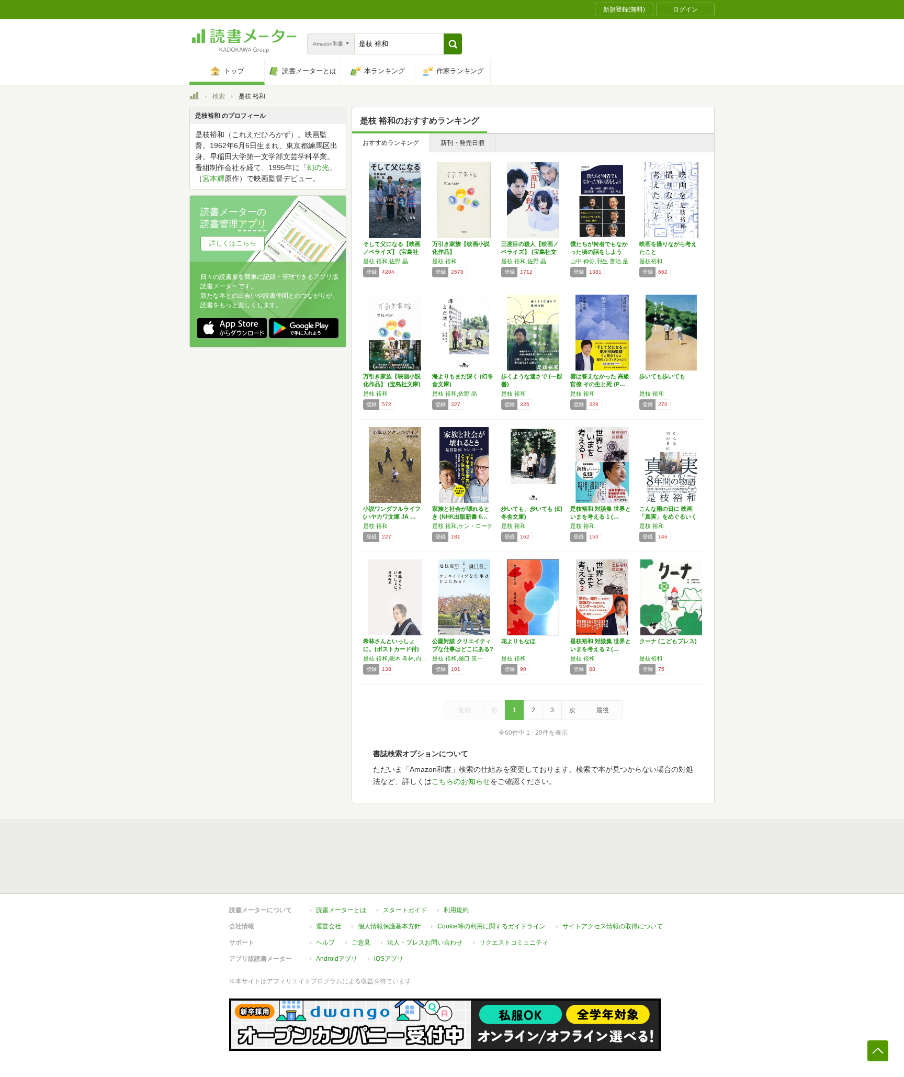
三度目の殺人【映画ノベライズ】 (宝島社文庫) (530, 252)
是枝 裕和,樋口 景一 (457, 658)
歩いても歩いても (662, 376)
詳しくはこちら (232, 243)
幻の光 (318, 167)
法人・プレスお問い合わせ (424, 942)
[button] (453, 43)
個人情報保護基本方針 (389, 926)
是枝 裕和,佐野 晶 (385, 261)
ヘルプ (325, 942)
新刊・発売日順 (462, 143)
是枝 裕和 (444, 261)
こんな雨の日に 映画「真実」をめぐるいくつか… (668, 517)
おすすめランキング (391, 143)
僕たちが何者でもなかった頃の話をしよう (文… (599, 252)
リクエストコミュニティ (513, 942)
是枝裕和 (650, 261)
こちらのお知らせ (461, 781)
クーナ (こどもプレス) (668, 641)
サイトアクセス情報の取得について (612, 926)
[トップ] (194, 97)
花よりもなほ (518, 641)
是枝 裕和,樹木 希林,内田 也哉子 (395, 658)
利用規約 (456, 910)
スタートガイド (405, 910)
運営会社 (328, 926)
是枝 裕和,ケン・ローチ (462, 526)
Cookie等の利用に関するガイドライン (491, 926)
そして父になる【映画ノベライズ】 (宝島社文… (392, 252)
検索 (218, 96)
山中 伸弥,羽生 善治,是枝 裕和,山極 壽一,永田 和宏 (602, 261)
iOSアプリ (388, 959)
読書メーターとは (341, 910)
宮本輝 (213, 178)
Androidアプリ (336, 959)
